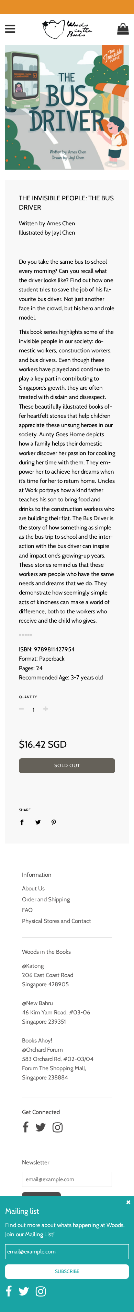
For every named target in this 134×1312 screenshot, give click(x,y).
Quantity (28, 697)
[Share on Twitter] (38, 822)
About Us (33, 888)
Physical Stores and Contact (56, 920)
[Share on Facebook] (24, 822)
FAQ (27, 910)
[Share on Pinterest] (53, 822)
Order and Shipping (46, 899)
